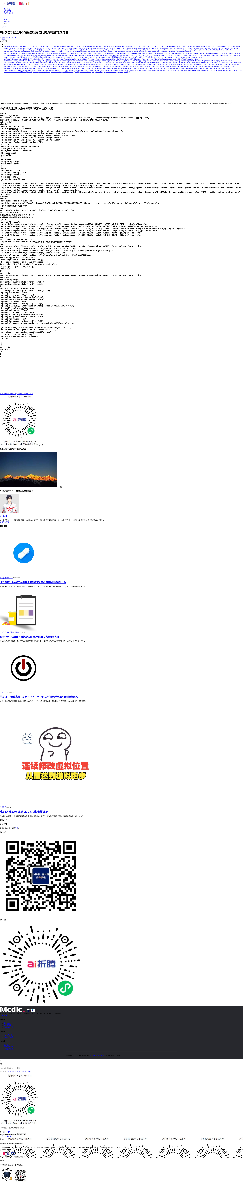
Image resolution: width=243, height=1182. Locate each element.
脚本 (18, 1071)
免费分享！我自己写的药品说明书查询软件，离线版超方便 (29, 637)
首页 (5, 20)
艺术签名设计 (8, 13)
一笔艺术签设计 (9, 1049)
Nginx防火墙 (8, 1035)
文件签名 (7, 9)
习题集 (28, 1071)
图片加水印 (7, 1045)
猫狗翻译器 (7, 11)
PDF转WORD (8, 1047)
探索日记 (7, 22)
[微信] (5, 1015)
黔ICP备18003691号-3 (97, 1055)
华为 (9, 1071)
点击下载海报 (6, 1136)
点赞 (26, 394)
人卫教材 (23, 1071)
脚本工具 (9, 632)
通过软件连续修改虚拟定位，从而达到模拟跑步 (24, 811)
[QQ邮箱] (6, 1015)
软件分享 (16, 632)
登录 (16, 828)
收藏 (19, 394)
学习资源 (3, 578)
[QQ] (3, 1015)
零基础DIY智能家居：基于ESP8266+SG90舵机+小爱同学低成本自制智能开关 (39, 696)
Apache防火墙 (8, 1037)
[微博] (1, 1015)
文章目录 (5, 41)
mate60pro (14, 1071)
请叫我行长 (4, 516)
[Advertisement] (121, 87)
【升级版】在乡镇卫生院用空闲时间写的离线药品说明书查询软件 (33, 582)
